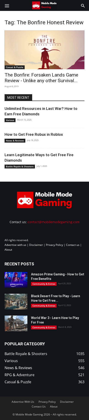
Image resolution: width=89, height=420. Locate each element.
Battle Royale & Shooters (20, 166)
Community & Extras (43, 283)
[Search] (83, 5)
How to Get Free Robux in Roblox (34, 134)
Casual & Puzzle (14, 67)
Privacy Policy (54, 245)
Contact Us (39, 406)
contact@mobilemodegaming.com (54, 222)
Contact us (72, 245)
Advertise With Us (23, 402)
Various (10, 120)
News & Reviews (15, 140)
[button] (6, 5)
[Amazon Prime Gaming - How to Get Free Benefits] (16, 280)
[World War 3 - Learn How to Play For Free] (16, 323)
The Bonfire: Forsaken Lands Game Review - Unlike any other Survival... (41, 77)
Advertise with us (15, 245)
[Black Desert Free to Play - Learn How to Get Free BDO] (16, 301)
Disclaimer (36, 245)
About (8, 250)
